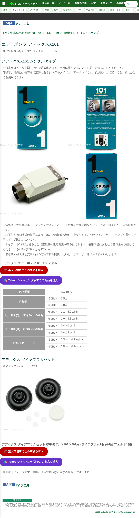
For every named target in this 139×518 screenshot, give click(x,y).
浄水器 (102, 10)
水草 (93, 3)
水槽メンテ (106, 3)
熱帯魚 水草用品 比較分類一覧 (22, 32)
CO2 (79, 9)
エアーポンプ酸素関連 (61, 32)
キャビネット (19, 10)
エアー (129, 10)
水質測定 (90, 10)
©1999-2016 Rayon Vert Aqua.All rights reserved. (115, 512)
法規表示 (17, 500)
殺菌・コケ (115, 10)
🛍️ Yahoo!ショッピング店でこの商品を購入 (31, 280)
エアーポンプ (90, 32)
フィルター (35, 10)
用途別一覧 (48, 3)
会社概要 (121, 3)
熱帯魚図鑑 (81, 3)
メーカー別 (64, 3)
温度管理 (67, 10)
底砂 (47, 10)
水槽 (5, 10)
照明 (56, 10)
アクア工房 (22, 23)
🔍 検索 (131, 4)
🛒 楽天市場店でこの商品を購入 (23, 270)
